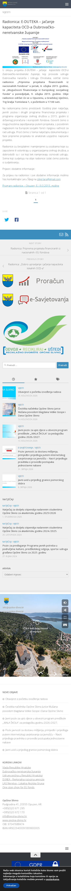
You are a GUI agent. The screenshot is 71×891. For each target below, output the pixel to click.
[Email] (61, 234)
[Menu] (67, 4)
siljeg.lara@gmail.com (49, 179)
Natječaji (7, 505)
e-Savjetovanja (25, 447)
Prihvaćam (11, 885)
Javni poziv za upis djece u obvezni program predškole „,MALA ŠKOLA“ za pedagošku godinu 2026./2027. (43, 433)
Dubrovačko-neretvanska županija (21, 771)
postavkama (52, 879)
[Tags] (58, 379)
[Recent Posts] (13, 379)
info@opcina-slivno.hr (14, 816)
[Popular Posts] (35, 379)
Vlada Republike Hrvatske (16, 767)
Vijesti (6, 12)
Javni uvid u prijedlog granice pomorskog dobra (31, 749)
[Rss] (67, 234)
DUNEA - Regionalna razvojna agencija (23, 779)
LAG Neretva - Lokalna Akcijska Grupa (23, 783)
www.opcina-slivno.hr (14, 820)
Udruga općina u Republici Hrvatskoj (22, 775)
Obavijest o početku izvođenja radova (39, 391)
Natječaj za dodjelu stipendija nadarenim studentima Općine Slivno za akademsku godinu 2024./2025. (32, 529)
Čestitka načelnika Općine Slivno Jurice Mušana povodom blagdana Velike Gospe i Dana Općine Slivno (42, 412)
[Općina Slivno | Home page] (12, 4)
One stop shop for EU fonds (18, 787)
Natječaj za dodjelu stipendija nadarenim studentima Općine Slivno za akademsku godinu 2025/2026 (32, 511)
